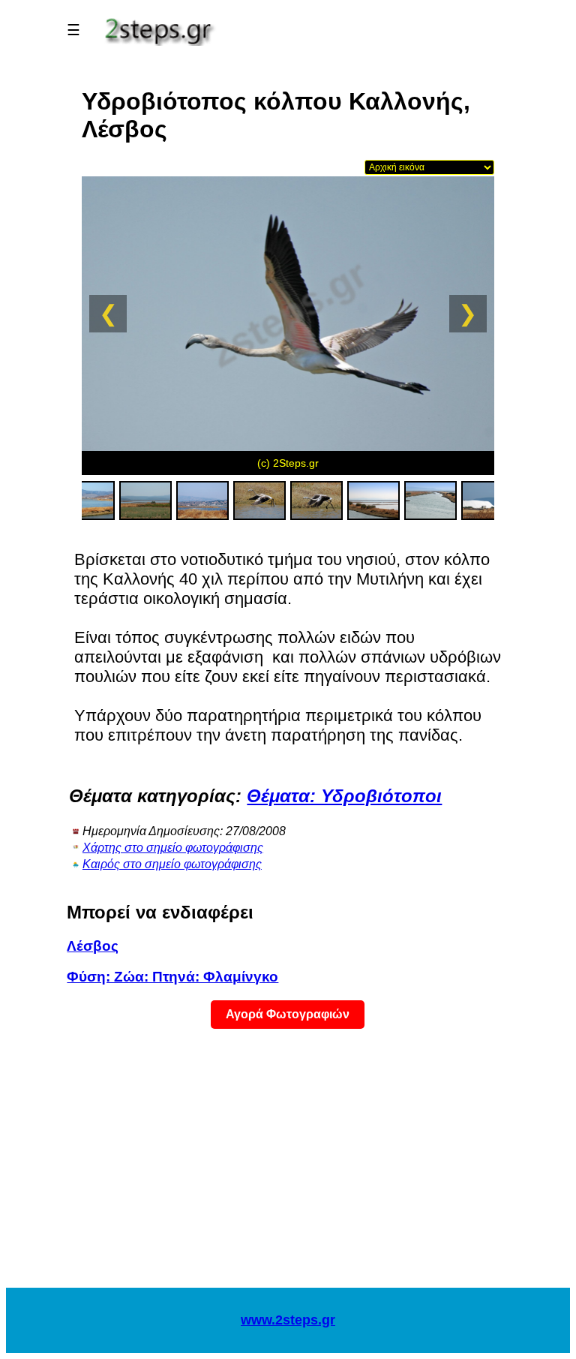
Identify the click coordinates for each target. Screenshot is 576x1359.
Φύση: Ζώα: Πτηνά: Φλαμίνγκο (172, 977)
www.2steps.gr (288, 1319)
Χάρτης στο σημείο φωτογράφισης (172, 847)
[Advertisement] (288, 1168)
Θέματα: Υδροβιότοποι (344, 796)
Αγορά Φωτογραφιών (288, 1014)
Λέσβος (92, 946)
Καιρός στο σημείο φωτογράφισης (172, 864)
